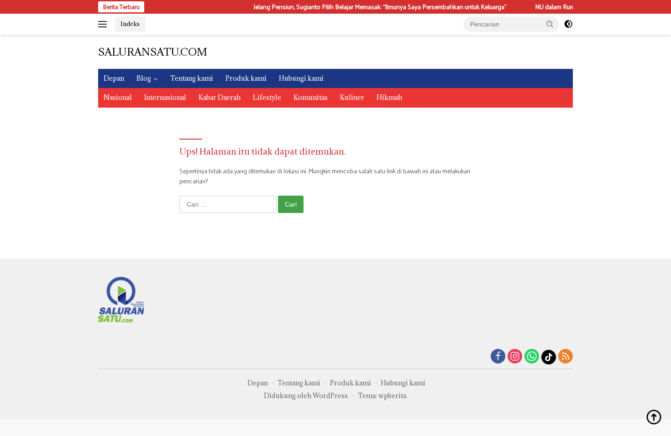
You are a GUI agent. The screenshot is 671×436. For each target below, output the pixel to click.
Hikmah (389, 97)
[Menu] (104, 24)
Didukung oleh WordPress (306, 395)
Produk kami (246, 78)
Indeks (130, 24)
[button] (550, 23)
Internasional (165, 97)
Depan (114, 78)
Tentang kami (191, 78)
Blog (143, 78)
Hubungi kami (301, 78)
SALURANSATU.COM (152, 51)
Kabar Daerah (220, 97)
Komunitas (311, 97)
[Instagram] (515, 357)
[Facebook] (498, 357)
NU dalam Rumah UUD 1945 (567, 7)
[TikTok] (548, 357)
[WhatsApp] (531, 357)
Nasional (118, 97)
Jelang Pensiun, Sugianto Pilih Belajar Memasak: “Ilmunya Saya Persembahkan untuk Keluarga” (373, 7)
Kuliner (352, 97)
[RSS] (565, 357)
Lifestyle (267, 97)
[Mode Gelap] (568, 24)
